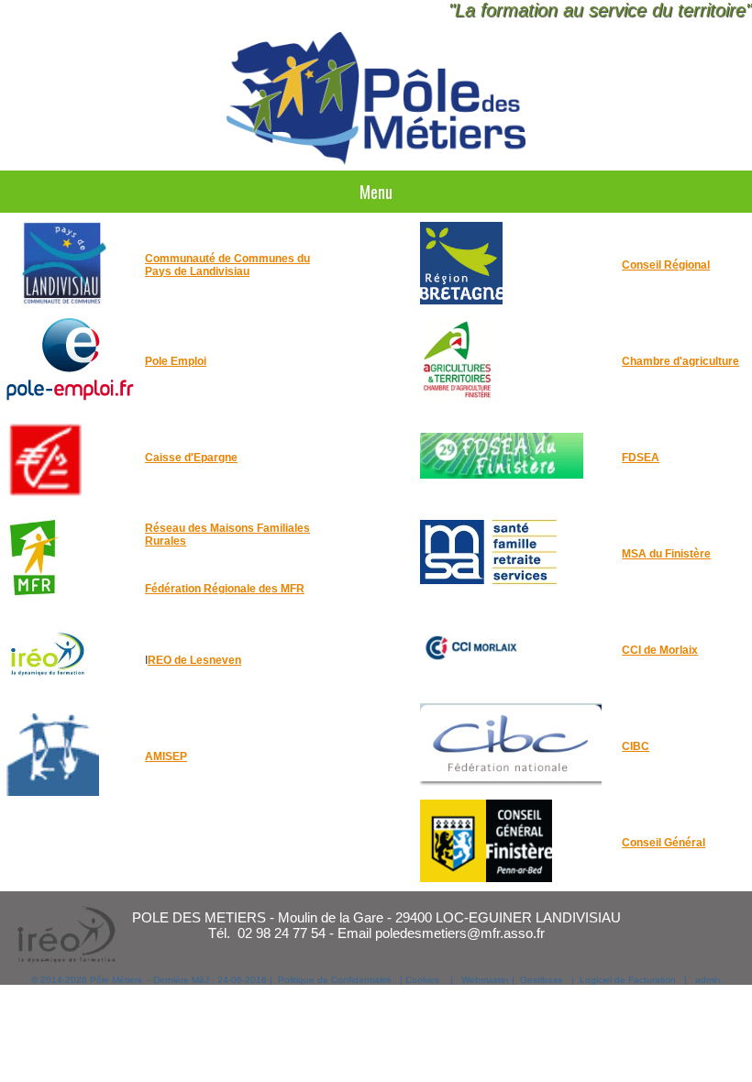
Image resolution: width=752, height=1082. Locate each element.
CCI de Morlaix (660, 650)
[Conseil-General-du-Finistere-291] (486, 878)
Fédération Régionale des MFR (224, 588)
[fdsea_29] (501, 493)
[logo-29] (457, 397)
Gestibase (541, 980)
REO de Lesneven (194, 660)
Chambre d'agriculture (680, 361)
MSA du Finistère (666, 553)
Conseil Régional (666, 265)
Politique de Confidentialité (335, 980)
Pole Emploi (175, 361)
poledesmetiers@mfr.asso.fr (460, 933)
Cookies (422, 980)
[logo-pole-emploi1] (70, 397)
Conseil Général (663, 842)
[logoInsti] (511, 782)
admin (708, 980)
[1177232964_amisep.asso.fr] (52, 792)
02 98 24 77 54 (282, 933)
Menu (376, 192)
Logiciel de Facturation (628, 980)
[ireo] (47, 696)
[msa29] (488, 589)
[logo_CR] (461, 300)
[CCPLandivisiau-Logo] (62, 300)
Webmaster (485, 980)
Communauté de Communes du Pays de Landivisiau (227, 265)
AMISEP (166, 756)
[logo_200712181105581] (47, 493)
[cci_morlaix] (472, 685)
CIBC (635, 746)
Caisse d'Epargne (191, 457)
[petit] (34, 595)
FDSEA (640, 457)
